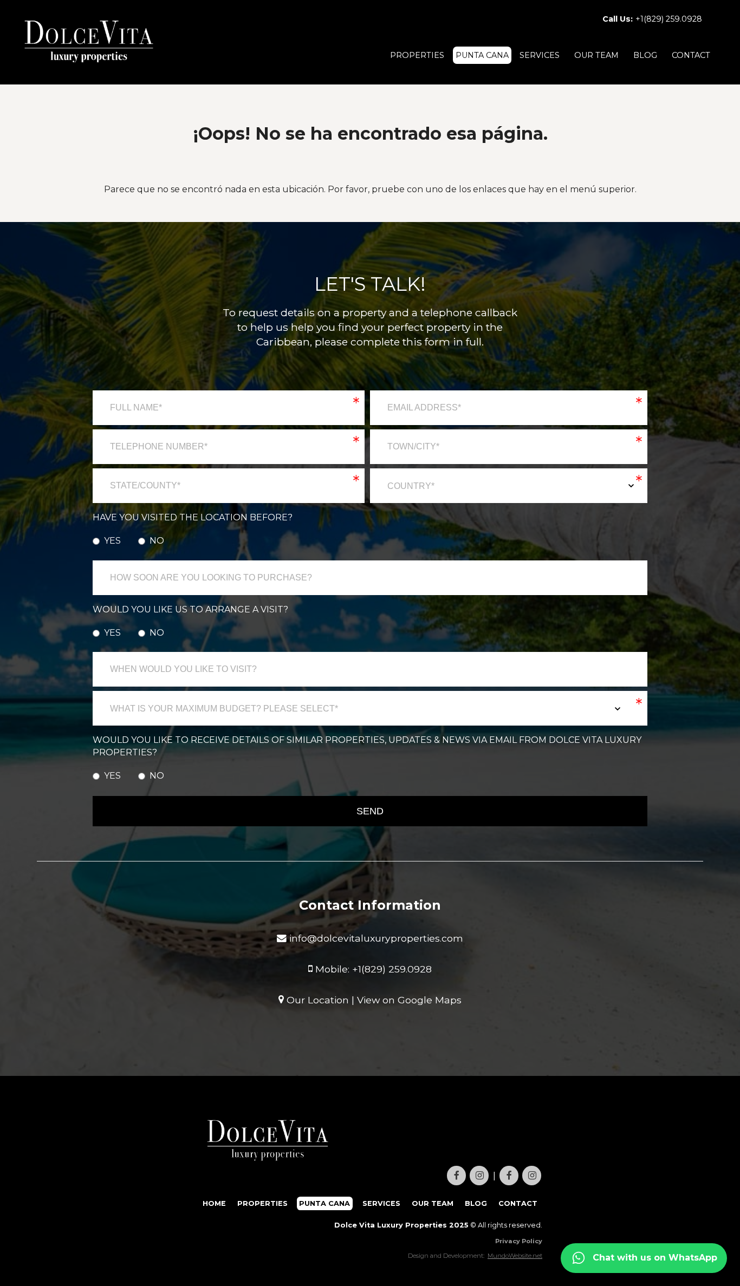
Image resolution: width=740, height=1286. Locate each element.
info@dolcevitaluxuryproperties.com (375, 938)
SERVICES (540, 55)
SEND (370, 811)
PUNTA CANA (482, 55)
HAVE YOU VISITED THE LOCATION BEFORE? (193, 517)
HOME (214, 1203)
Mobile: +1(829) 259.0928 (372, 968)
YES (112, 541)
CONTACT (691, 55)
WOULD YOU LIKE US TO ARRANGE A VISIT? (190, 609)
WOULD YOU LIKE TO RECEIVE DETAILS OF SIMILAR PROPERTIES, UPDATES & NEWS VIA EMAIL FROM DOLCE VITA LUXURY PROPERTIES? (367, 746)
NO (157, 541)
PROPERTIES (417, 55)
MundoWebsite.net (515, 1255)
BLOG (645, 55)
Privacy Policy (518, 1241)
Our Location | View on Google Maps (373, 999)
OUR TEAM (596, 55)
